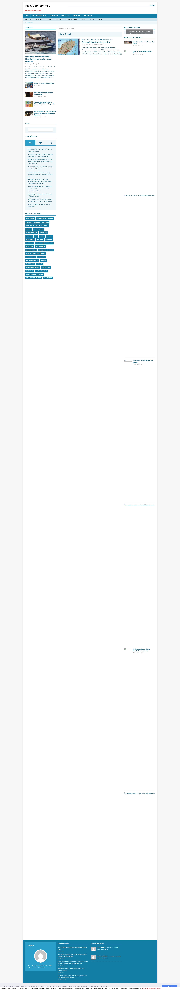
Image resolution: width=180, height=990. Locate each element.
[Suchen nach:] (40, 130)
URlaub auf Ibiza (31, 274)
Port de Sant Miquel (32, 260)
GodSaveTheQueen (31, 232)
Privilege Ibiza (30, 264)
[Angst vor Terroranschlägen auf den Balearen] (128, 189)
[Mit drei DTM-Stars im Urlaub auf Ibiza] (29, 87)
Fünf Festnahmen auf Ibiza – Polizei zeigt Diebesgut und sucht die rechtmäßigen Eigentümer (45, 113)
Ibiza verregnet (40, 246)
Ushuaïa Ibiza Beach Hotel (33, 278)
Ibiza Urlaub (29, 246)
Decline (158, 988)
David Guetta (30, 225)
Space (45, 271)
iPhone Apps (49, 250)
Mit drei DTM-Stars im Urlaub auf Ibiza (44, 83)
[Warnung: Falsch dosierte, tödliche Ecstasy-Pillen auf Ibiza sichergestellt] (29, 106)
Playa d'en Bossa (31, 257)
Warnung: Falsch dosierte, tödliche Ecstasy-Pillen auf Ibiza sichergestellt (44, 102)
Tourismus (39, 19)
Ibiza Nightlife (48, 243)
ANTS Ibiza (29, 222)
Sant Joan (39, 271)
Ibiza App (42, 236)
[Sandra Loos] (93, 958)
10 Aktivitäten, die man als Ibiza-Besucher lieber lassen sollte (141, 649)
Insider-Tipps (48, 19)
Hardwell (29, 236)
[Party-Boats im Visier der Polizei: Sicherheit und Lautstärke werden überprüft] (40, 53)
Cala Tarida (45, 222)
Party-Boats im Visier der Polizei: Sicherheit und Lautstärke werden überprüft (38, 59)
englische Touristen (42, 225)
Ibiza (35, 236)
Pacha (43, 253)
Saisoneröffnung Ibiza (32, 267)
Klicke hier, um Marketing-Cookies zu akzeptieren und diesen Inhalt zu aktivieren (139, 32)
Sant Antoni (29, 271)
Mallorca (36, 253)
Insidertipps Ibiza (31, 250)
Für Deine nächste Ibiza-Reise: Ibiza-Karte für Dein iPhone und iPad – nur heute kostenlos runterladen (40, 189)
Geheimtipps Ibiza (38, 229)
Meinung (100, 19)
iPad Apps (41, 250)
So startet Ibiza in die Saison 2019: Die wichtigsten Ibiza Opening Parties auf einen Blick (40, 174)
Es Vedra (28, 229)
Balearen (37, 222)
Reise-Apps (39, 264)
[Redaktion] (93, 950)
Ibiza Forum (54, 15)
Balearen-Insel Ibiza (39, 15)
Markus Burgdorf (98, 44)
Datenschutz (88, 15)
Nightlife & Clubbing (71, 19)
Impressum (76, 15)
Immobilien (59, 19)
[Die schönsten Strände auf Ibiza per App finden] (128, 42)
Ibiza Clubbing (30, 239)
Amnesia (50, 218)
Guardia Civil (43, 232)
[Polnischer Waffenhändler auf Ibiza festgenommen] (29, 96)
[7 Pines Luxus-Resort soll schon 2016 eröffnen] (128, 499)
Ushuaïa (40, 274)
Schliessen (152, 988)
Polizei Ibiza (41, 257)
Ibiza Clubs (40, 239)
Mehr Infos (145, 988)
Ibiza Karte (39, 243)
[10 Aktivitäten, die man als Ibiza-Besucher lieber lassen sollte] (128, 787)
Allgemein (83, 19)
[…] (121, 54)
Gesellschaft (28, 19)
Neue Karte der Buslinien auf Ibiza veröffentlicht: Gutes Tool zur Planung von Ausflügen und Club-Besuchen (40, 181)
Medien (92, 19)
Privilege (43, 260)
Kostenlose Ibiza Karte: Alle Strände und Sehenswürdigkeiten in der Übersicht (97, 40)
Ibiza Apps (49, 236)
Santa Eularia (46, 267)
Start (27, 15)
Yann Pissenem (48, 278)
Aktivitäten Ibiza (41, 218)
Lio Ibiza (28, 253)
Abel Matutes (30, 218)
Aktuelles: (29, 28)
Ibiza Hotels (29, 243)
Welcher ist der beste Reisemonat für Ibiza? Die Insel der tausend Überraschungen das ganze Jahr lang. (40, 161)
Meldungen (65, 15)
